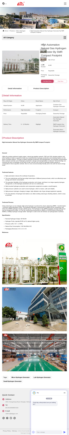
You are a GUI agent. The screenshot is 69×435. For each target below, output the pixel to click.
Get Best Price (47, 81)
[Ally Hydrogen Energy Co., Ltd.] (35, 3)
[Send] (64, 432)
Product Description (41, 88)
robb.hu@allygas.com (11, 413)
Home (6, 31)
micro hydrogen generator (21, 377)
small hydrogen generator (12, 381)
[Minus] (64, 393)
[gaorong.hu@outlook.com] (14, 418)
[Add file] (33, 432)
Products (12, 31)
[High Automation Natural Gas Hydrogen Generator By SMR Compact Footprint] (20, 61)
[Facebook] (7, 418)
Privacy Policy (7, 431)
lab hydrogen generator (42, 377)
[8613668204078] (11, 418)
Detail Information (15, 88)
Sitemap (14, 431)
